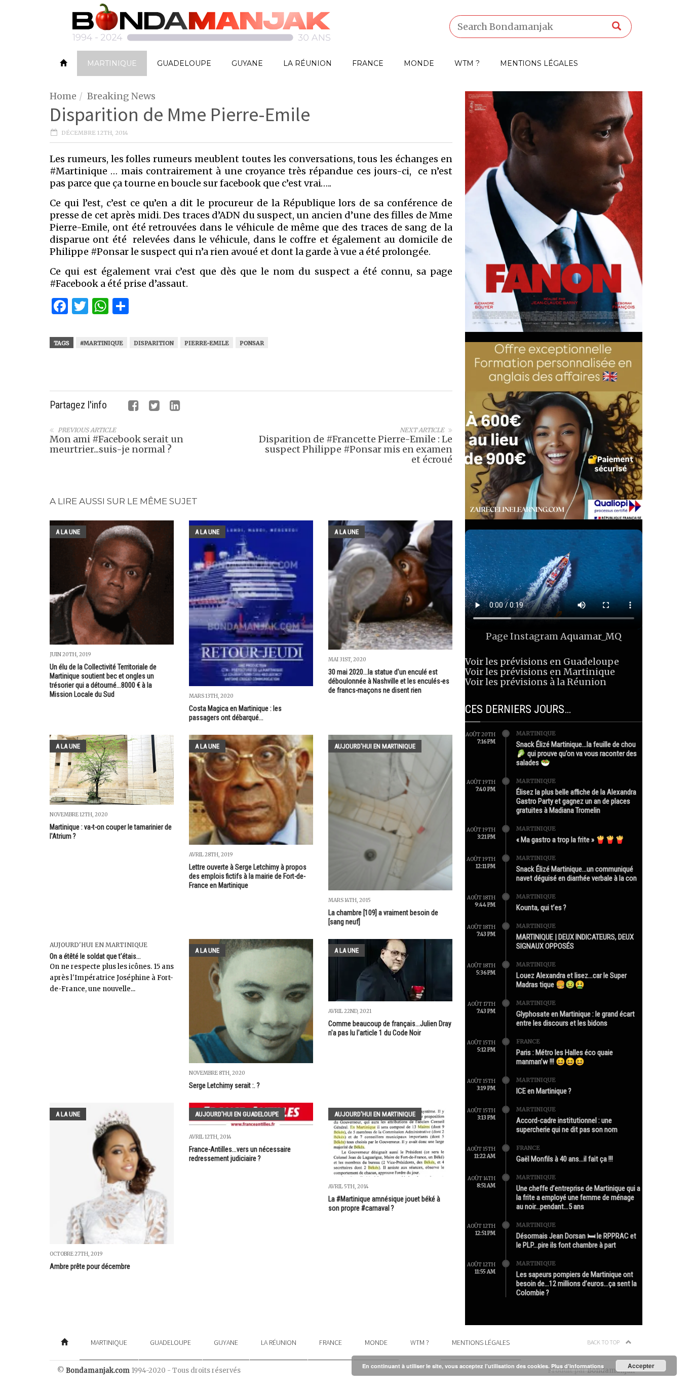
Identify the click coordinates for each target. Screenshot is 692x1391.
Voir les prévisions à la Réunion (535, 682)
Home (63, 96)
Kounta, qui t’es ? (541, 907)
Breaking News (121, 96)
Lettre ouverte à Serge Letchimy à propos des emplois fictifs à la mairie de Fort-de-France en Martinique (247, 876)
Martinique (112, 63)
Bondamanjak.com (98, 1370)
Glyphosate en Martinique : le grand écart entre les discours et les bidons (575, 1018)
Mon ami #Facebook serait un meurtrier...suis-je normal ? (116, 444)
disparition (154, 343)
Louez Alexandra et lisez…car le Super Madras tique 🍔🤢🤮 (571, 980)
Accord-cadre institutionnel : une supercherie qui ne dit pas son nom (567, 1125)
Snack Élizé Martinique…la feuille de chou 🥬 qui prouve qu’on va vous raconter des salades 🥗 (576, 753)
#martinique (101, 343)
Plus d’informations (577, 1366)
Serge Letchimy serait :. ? (224, 1085)
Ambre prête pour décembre (90, 1266)
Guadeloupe (184, 63)
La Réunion (307, 63)
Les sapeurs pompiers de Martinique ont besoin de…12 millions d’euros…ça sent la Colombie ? (576, 1283)
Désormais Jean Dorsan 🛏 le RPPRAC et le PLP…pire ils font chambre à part (576, 1240)
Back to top (604, 1342)
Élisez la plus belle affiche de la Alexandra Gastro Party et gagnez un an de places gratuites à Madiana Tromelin (576, 801)
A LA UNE (68, 532)
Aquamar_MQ (591, 636)
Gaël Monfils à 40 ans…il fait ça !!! (564, 1158)
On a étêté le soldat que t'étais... (95, 956)
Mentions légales (539, 63)
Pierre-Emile (206, 343)
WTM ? (467, 63)
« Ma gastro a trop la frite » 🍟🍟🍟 (570, 839)
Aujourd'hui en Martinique (374, 746)
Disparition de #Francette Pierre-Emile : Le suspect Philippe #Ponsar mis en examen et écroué (355, 449)
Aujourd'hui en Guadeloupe (237, 1114)
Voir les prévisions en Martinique (540, 672)
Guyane (247, 63)
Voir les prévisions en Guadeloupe (542, 661)
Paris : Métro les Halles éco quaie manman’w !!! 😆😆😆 (564, 1057)
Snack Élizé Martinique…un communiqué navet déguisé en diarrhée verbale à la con (576, 873)
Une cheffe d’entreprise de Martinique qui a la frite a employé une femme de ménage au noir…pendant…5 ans (578, 1197)
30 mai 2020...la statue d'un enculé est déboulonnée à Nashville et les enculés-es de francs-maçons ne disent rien (388, 681)
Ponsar (252, 343)
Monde (419, 63)
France (367, 63)
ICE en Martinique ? (543, 1091)
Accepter (641, 1365)
